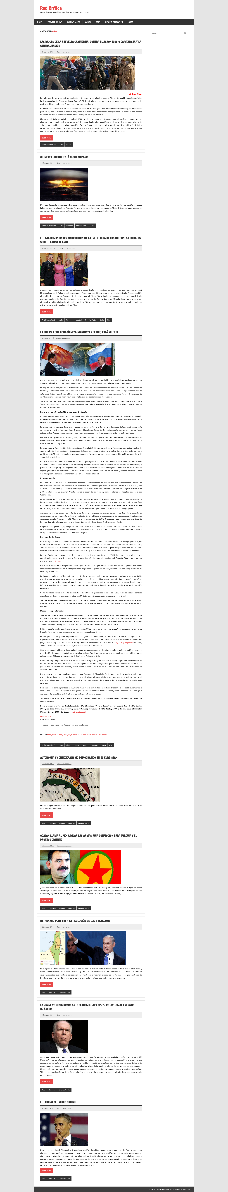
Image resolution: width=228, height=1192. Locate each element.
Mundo (68, 144)
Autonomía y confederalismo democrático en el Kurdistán (78, 758)
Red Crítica (51, 8)
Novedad (69, 225)
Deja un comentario (64, 52)
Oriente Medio (81, 225)
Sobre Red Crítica (54, 22)
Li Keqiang (57, 561)
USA (92, 225)
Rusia (102, 320)
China (68, 745)
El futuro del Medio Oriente (58, 1102)
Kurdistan (52, 823)
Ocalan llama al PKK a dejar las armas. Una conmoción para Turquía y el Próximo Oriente (88, 838)
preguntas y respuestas (124, 642)
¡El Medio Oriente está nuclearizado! (64, 157)
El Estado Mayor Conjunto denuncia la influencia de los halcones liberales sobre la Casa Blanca (90, 240)
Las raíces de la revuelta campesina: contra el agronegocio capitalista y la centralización (90, 44)
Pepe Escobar (46, 716)
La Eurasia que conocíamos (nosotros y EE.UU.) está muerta (79, 332)
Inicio (39, 22)
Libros (130, 22)
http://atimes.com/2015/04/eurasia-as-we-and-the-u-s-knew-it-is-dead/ (77, 734)
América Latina (73, 22)
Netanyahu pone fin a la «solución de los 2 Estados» (75, 921)
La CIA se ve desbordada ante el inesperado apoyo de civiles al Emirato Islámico (87, 1007)
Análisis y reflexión (114, 22)
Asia (98, 22)
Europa (88, 22)
